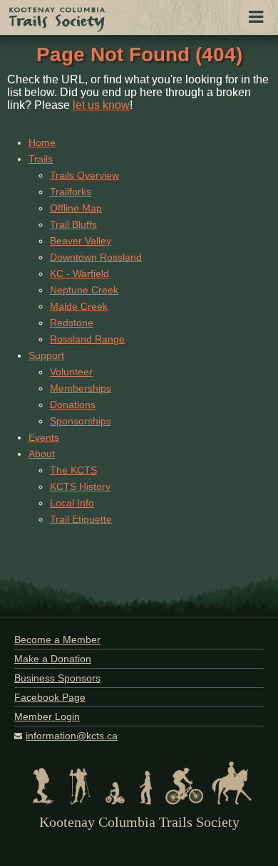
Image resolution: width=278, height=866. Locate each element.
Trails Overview (84, 175)
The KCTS (73, 470)
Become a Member (57, 639)
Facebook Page (50, 697)
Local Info (72, 502)
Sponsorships (80, 421)
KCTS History (80, 486)
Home (42, 142)
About (42, 453)
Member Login (47, 716)
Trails (41, 159)
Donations (73, 404)
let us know (101, 105)
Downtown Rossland (96, 257)
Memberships (80, 388)
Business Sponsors (57, 678)
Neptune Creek (84, 290)
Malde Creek (79, 306)
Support (46, 355)
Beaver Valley (80, 240)
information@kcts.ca (72, 735)
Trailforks (70, 191)
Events (44, 437)
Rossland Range (87, 339)
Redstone (71, 322)
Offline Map (76, 208)
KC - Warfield (79, 273)
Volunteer (71, 371)
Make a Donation (52, 658)
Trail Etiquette (81, 519)
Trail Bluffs (73, 224)
